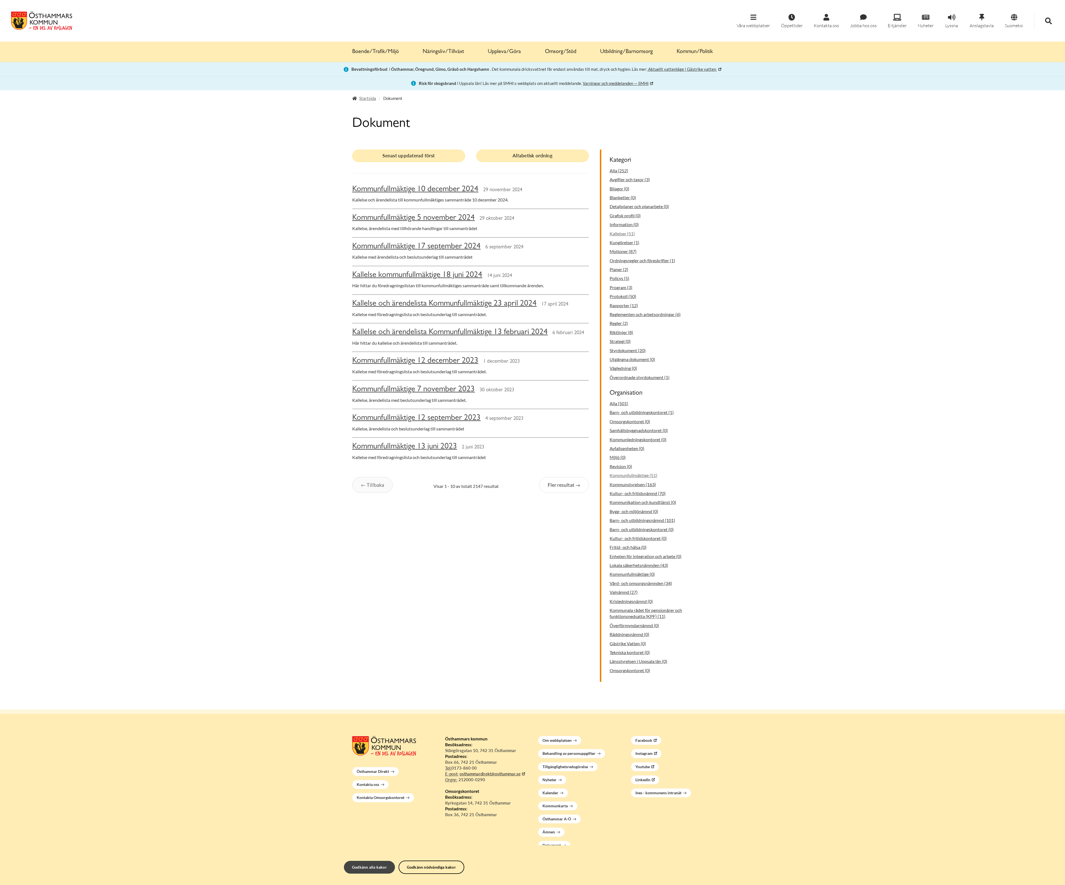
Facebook (643, 740)
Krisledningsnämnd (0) (631, 601)
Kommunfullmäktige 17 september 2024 (416, 247)
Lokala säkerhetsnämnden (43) (639, 565)
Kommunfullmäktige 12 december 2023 (415, 361)
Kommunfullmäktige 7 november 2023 (413, 390)
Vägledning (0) (623, 368)
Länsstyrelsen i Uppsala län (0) (638, 661)
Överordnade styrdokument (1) (640, 377)
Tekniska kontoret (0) (630, 652)
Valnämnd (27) (624, 592)
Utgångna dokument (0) (632, 359)
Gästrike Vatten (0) (628, 643)
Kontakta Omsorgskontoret (380, 797)
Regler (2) (619, 323)
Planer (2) (619, 269)
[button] (753, 21)
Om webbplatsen (557, 740)
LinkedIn (642, 779)
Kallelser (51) (622, 233)
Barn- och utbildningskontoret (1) (642, 412)
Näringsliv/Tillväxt (443, 52)
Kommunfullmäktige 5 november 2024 (413, 218)
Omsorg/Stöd (560, 52)
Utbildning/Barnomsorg (626, 52)
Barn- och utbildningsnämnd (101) (642, 520)
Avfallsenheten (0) (627, 448)
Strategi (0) (620, 341)
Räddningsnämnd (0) (629, 634)
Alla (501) (619, 403)
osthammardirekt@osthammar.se (490, 773)
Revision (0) (621, 466)
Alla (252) (619, 170)
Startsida (367, 98)
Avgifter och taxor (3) (630, 179)
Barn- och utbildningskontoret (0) (642, 529)
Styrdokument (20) (628, 350)
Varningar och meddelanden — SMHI (616, 83)
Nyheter (549, 779)
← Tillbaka (372, 485)
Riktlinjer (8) (621, 332)
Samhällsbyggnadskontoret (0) (639, 430)
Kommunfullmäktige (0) (632, 574)
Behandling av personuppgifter (568, 753)
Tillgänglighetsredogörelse (565, 766)
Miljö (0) (618, 457)
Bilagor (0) (619, 188)
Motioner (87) (623, 251)
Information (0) (624, 224)
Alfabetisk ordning (532, 155)
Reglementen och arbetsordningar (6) (645, 314)
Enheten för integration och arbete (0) (645, 556)
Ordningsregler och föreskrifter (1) (642, 260)
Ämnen (548, 831)
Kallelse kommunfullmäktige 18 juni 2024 (417, 275)
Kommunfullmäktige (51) (633, 475)
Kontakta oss (368, 784)
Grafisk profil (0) (625, 215)
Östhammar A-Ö (556, 818)
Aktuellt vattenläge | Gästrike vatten (682, 69)
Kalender (550, 792)
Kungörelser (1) (624, 242)
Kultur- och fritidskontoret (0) (638, 538)
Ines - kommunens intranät (658, 792)
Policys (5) (619, 278)
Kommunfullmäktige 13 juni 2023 (404, 447)
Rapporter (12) (624, 305)
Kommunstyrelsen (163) (633, 484)
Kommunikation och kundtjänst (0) (643, 502)
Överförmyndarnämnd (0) (634, 625)
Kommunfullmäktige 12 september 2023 (416, 418)
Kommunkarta (555, 805)
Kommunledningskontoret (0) (638, 439)
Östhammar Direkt (373, 771)
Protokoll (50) (623, 296)
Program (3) (621, 287)
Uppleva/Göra (504, 52)
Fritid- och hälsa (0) (628, 547)
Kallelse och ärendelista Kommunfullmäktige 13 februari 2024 (450, 333)
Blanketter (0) (623, 197)
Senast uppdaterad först (408, 155)
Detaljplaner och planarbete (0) (639, 206)
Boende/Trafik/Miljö (375, 52)
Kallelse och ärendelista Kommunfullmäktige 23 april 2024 (444, 304)
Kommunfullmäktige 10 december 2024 (415, 190)
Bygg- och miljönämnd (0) (634, 511)
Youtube (642, 766)
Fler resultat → (564, 485)
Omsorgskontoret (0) (630, 421)
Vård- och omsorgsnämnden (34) (641, 583)
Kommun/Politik (695, 52)
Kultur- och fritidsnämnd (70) (638, 493)
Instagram (644, 753)
